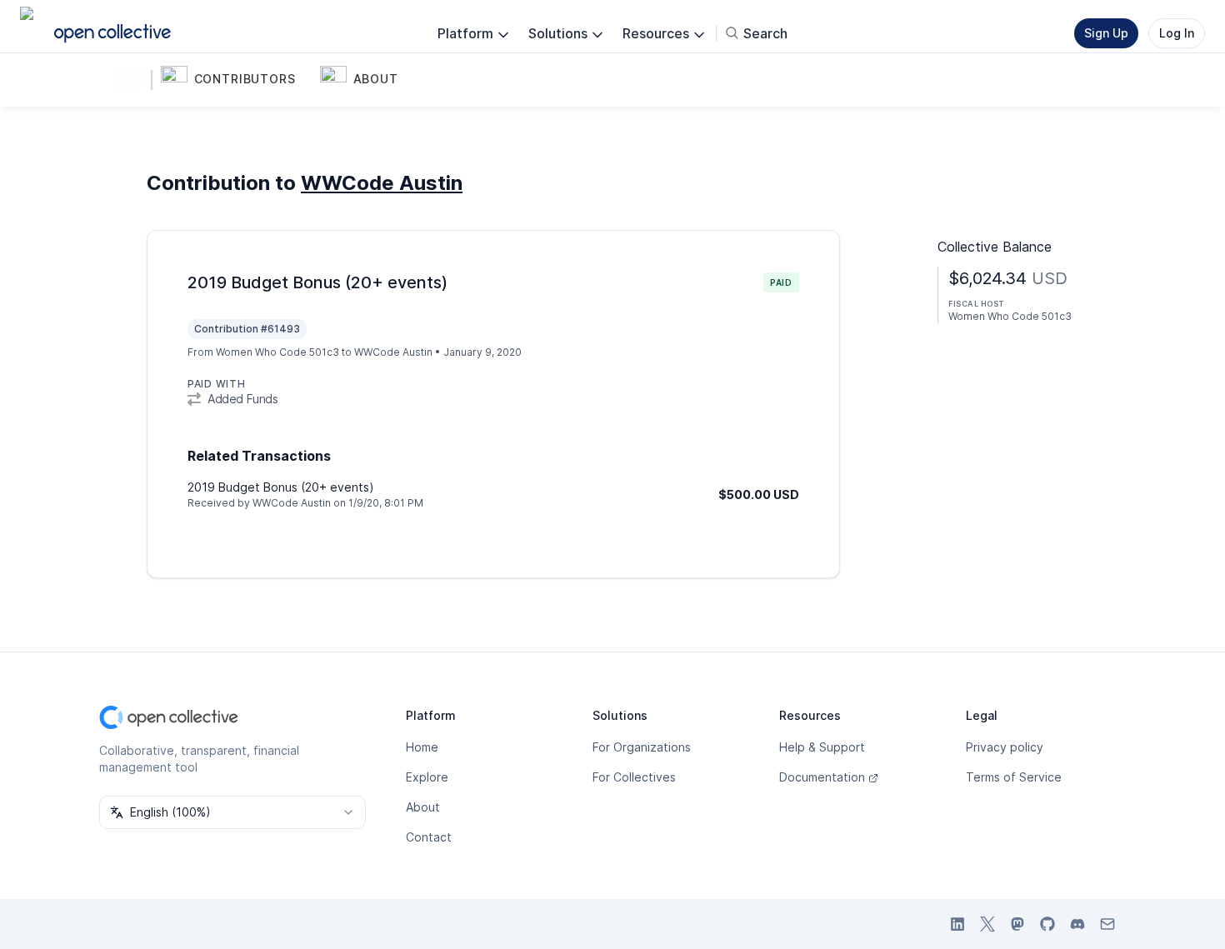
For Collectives (634, 777)
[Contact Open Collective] (1107, 924)
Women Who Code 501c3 (277, 352)
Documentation (822, 777)
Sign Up (1106, 33)
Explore (427, 777)
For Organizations (641, 747)
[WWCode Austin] (132, 80)
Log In (1176, 33)
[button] (237, 80)
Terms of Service (1014, 777)
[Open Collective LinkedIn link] (957, 924)
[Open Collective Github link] (1047, 924)
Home (422, 747)
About (423, 807)
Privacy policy (1004, 747)
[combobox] (232, 812)
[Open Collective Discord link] (1077, 924)
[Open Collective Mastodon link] (1017, 924)
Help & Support (822, 747)
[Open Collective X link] (987, 924)
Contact (429, 837)
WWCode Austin (381, 183)
